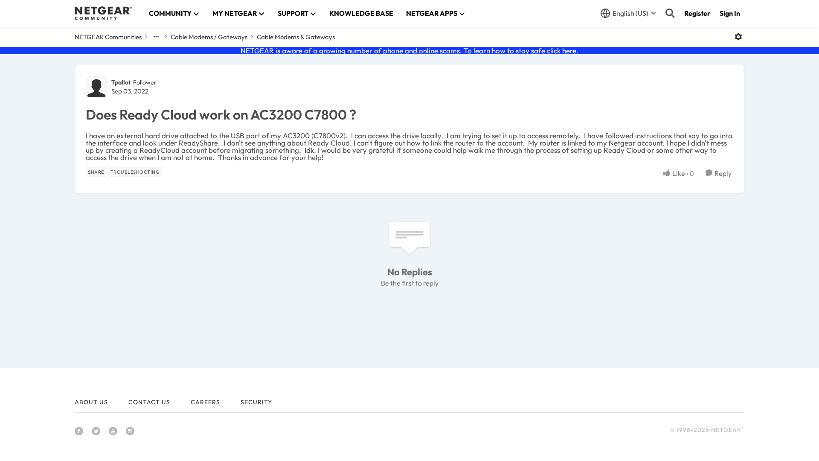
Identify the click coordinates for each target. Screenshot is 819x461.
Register (697, 13)
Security (256, 402)
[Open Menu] (738, 37)
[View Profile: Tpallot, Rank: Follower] (96, 86)
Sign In (730, 13)
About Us (91, 402)
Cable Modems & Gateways (296, 37)
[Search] (670, 13)
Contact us (149, 402)
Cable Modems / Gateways (209, 37)
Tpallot (121, 82)
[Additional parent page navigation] (156, 37)
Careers (205, 402)
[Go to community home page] (103, 13)
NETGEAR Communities (108, 37)
